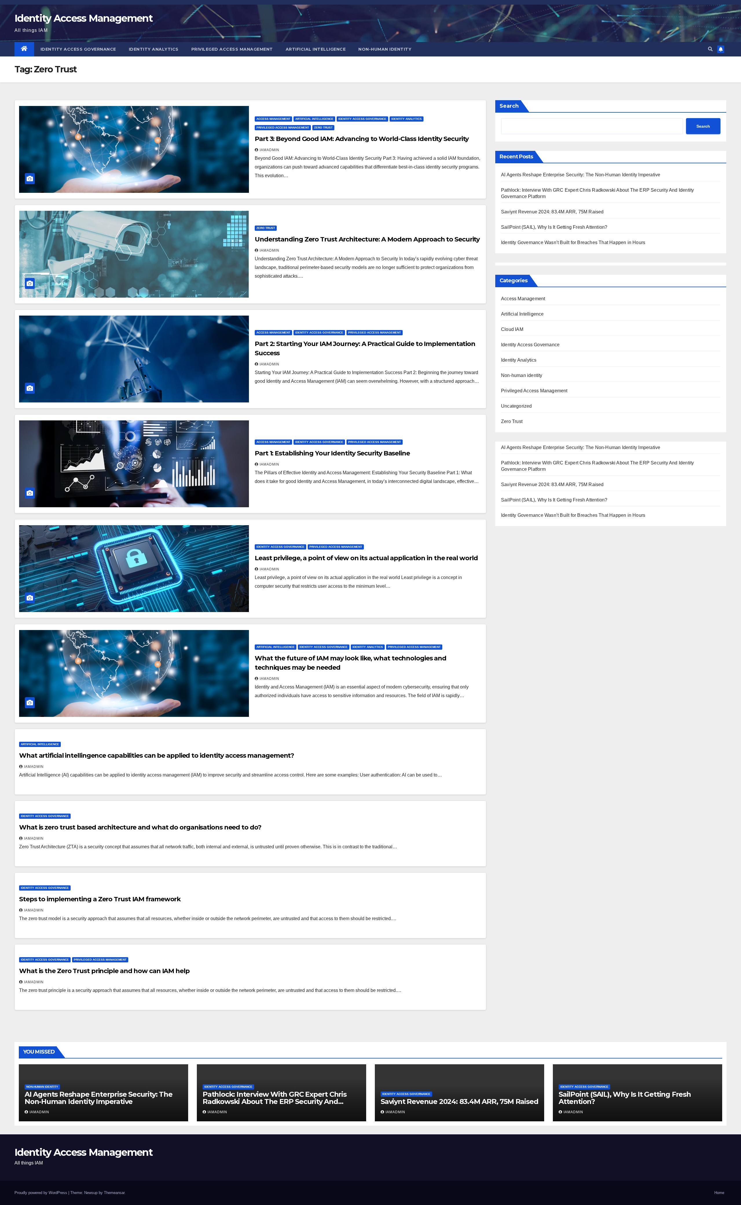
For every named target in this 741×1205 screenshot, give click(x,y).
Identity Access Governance (78, 49)
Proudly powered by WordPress (41, 1193)
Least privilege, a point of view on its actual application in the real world (366, 558)
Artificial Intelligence (316, 49)
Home (719, 1193)
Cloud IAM (512, 329)
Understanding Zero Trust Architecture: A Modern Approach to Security (367, 239)
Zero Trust (323, 127)
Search (509, 106)
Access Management (273, 118)
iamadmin (269, 150)
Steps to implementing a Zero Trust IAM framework (100, 899)
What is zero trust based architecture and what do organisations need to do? (140, 827)
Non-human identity (384, 49)
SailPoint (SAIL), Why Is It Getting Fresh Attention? (554, 227)
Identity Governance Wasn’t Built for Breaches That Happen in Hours (573, 242)
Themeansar (114, 1193)
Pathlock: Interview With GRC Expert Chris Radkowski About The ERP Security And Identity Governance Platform (274, 1101)
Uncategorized (516, 406)
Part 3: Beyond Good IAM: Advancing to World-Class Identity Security (362, 139)
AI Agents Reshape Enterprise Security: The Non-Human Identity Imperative (580, 174)
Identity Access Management (83, 18)
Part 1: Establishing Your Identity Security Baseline (332, 453)
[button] (710, 49)
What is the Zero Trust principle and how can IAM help (104, 971)
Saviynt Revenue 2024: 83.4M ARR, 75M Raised (552, 211)
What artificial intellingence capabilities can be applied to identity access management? (156, 755)
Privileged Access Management (232, 49)
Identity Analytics (154, 49)
